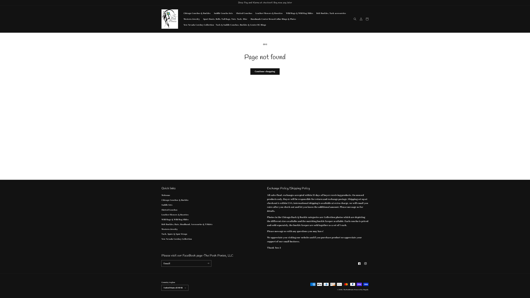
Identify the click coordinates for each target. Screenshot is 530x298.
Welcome (165, 195)
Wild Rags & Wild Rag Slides (175, 219)
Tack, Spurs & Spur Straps (174, 234)
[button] (355, 19)
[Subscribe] (208, 263)
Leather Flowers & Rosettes (175, 214)
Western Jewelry (169, 229)
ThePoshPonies (348, 290)
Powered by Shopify (361, 290)
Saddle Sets (167, 204)
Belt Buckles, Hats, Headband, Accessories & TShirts (187, 224)
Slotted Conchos (169, 209)
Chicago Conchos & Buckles (175, 200)
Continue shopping (265, 71)
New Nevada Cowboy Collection (176, 239)
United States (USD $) (173, 287)
